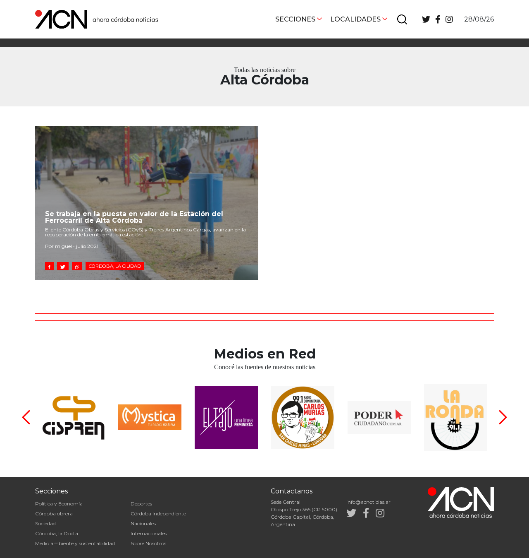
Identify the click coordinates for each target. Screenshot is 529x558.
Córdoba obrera (54, 513)
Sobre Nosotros (148, 543)
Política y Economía (59, 503)
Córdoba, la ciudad (115, 266)
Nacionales (143, 523)
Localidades (355, 19)
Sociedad (45, 523)
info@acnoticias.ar (368, 502)
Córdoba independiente (158, 513)
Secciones (295, 19)
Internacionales (149, 533)
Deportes (141, 503)
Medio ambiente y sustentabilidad (75, 543)
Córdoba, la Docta (56, 533)
